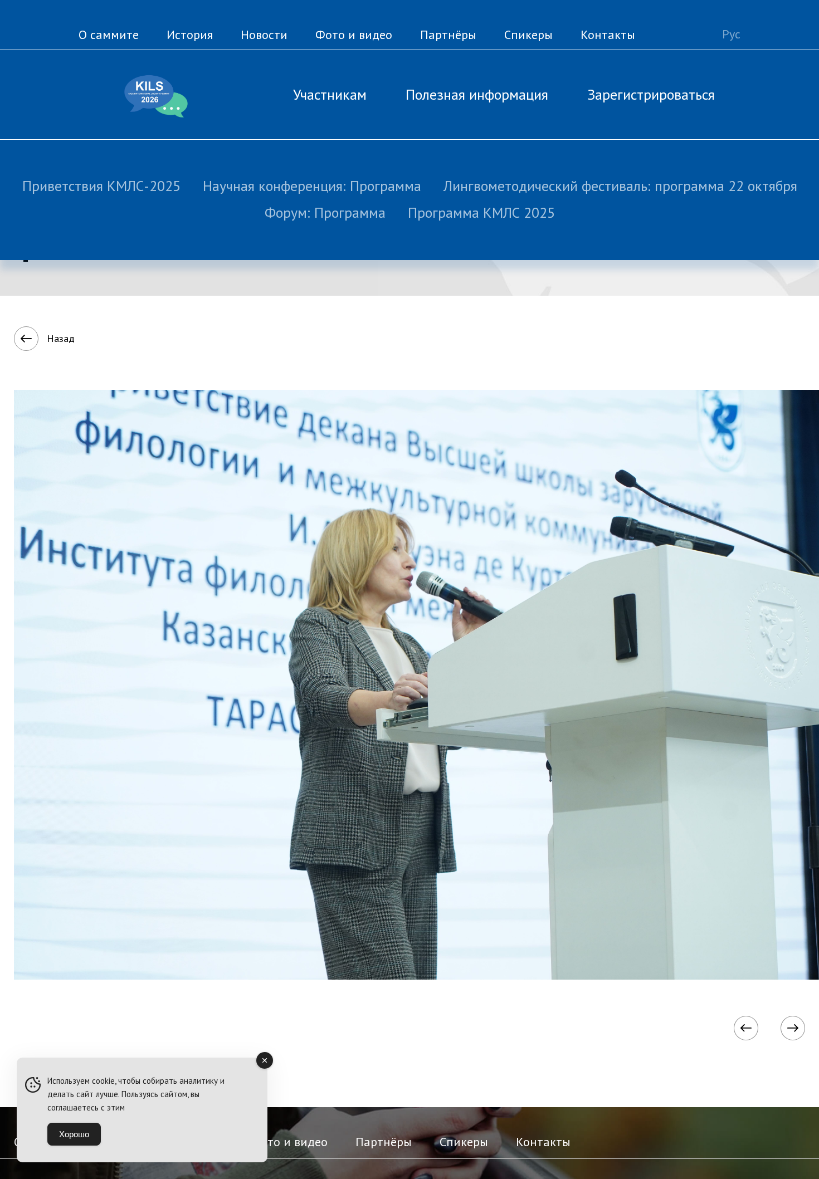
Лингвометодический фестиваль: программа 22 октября (620, 186)
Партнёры (448, 34)
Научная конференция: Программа (312, 186)
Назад (61, 338)
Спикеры (528, 34)
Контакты (608, 34)
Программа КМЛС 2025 (481, 212)
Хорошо (74, 1134)
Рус (731, 34)
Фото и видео (353, 34)
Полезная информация (477, 94)
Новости (264, 34)
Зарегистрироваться (651, 94)
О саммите (109, 34)
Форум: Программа (325, 212)
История (190, 34)
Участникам (330, 94)
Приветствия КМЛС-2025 (101, 186)
